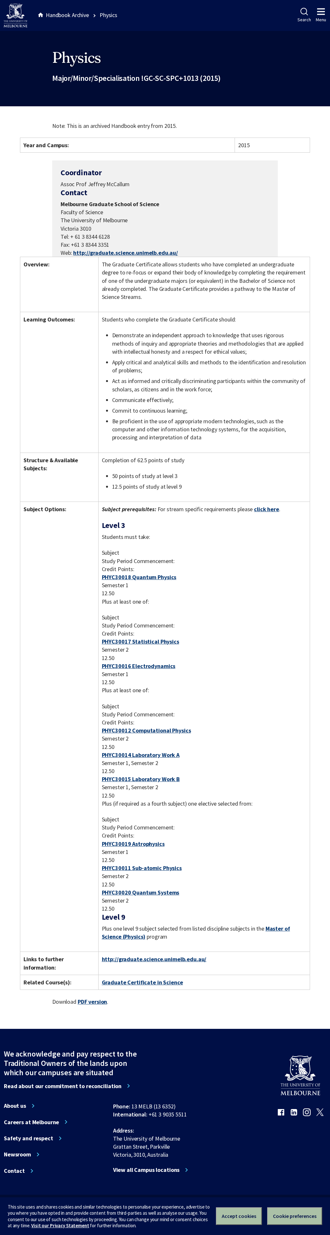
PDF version (92, 1001)
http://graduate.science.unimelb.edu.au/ (125, 252)
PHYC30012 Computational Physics (146, 730)
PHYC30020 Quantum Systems (141, 892)
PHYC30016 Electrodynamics (139, 666)
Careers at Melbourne (31, 1122)
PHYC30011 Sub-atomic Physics (142, 868)
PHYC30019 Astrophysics (133, 843)
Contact (14, 1170)
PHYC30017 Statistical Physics (140, 641)
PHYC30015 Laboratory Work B (141, 779)
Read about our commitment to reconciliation (62, 1086)
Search (304, 20)
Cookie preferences (294, 1216)
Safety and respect (28, 1138)
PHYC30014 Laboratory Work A (141, 755)
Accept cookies (239, 1216)
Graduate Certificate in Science (142, 982)
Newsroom (17, 1154)
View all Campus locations (146, 1169)
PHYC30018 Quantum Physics (139, 577)
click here (266, 509)
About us (15, 1105)
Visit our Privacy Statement (60, 1225)
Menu (321, 20)
